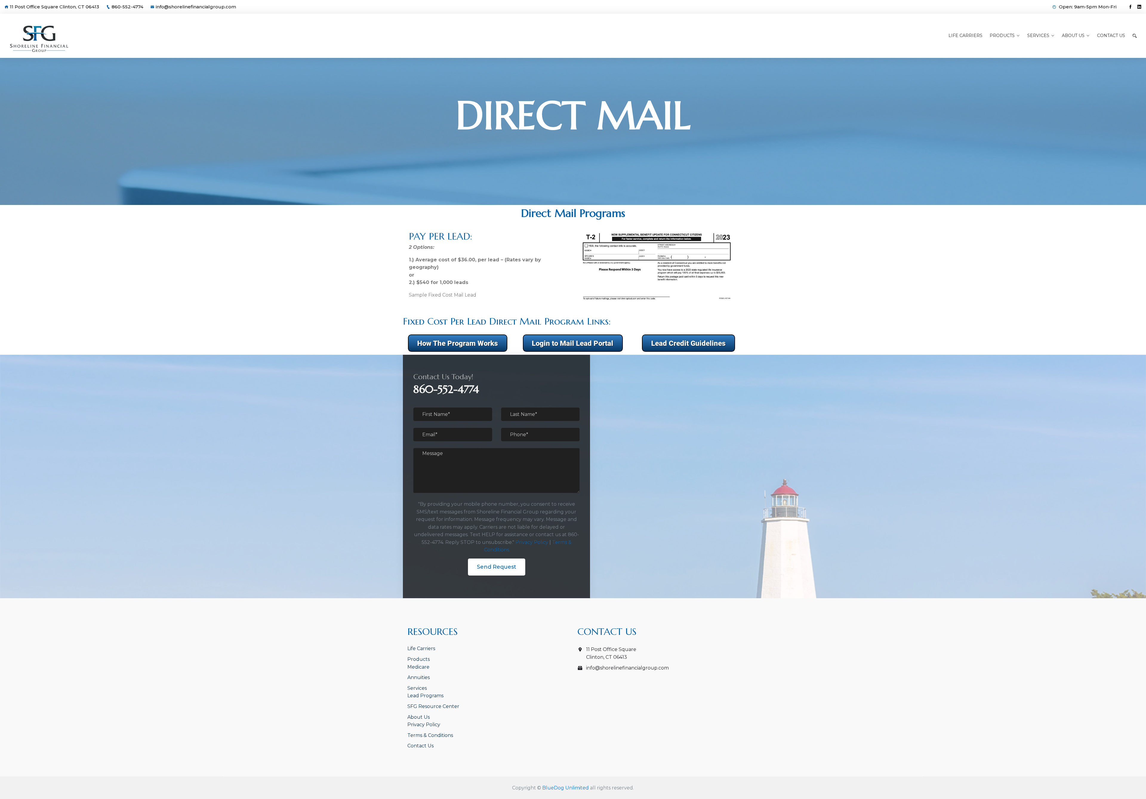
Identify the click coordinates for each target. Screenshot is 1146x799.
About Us (1073, 35)
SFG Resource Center (433, 706)
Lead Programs (425, 695)
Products (1002, 35)
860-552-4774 (127, 7)
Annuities (418, 677)
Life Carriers (965, 35)
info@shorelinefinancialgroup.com (196, 7)
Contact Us (1111, 35)
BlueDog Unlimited (565, 788)
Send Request (496, 567)
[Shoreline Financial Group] (146, 38)
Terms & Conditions (430, 735)
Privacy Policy (531, 542)
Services (1038, 35)
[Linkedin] (1139, 6)
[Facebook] (1130, 6)
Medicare (418, 667)
